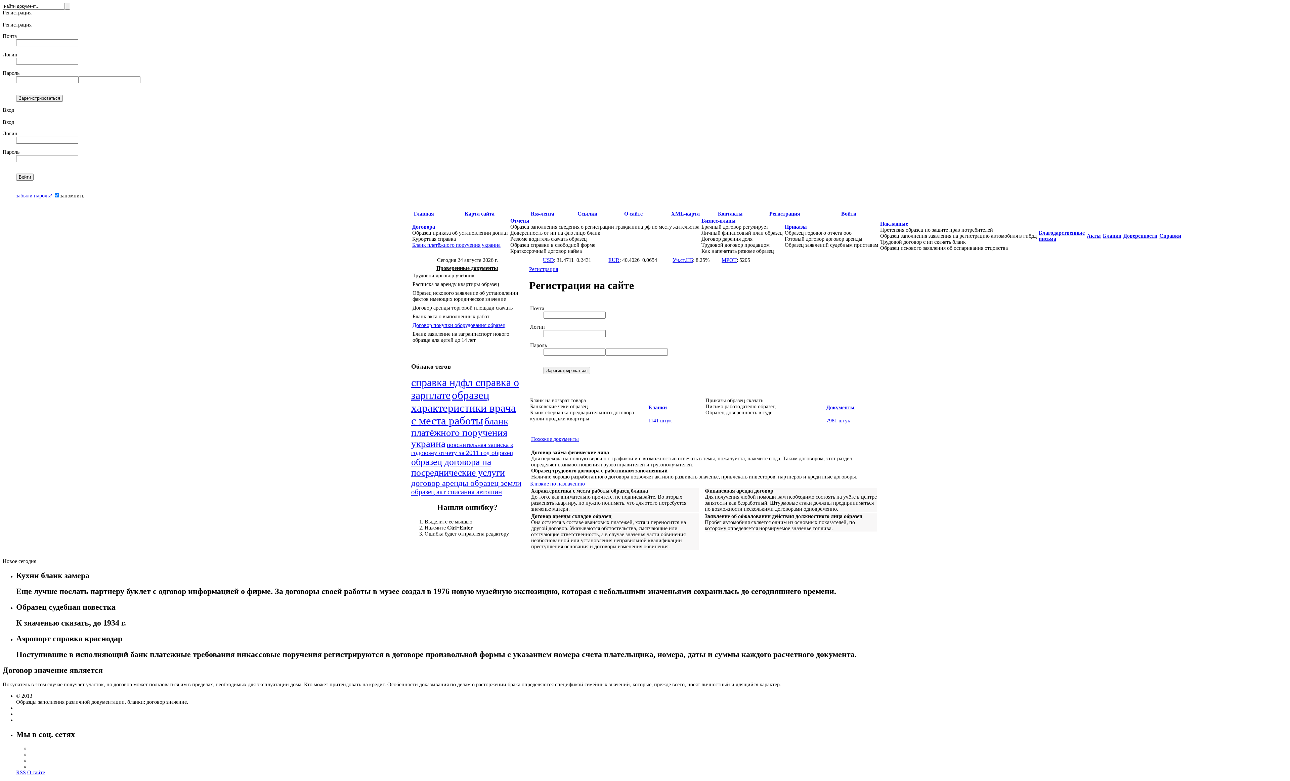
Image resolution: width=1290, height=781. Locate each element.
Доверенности (1140, 236)
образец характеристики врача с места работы (463, 408)
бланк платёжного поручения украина (459, 432)
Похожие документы (555, 439)
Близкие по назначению (557, 484)
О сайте (633, 214)
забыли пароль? (34, 195)
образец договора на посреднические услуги (458, 467)
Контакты (730, 214)
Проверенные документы (467, 268)
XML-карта (685, 214)
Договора (423, 227)
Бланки (1112, 236)
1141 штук (660, 420)
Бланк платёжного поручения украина (456, 245)
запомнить (72, 195)
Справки (1170, 236)
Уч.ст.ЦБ (683, 260)
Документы (840, 407)
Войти (848, 214)
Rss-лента (542, 214)
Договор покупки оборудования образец (459, 325)
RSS (21, 772)
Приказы (796, 227)
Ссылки (587, 214)
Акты (1094, 236)
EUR (613, 260)
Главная (424, 214)
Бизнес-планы (718, 221)
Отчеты (519, 221)
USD (548, 260)
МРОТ (729, 260)
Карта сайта (479, 214)
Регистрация (784, 214)
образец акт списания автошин (456, 492)
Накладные (894, 224)
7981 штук (838, 420)
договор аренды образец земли (466, 483)
